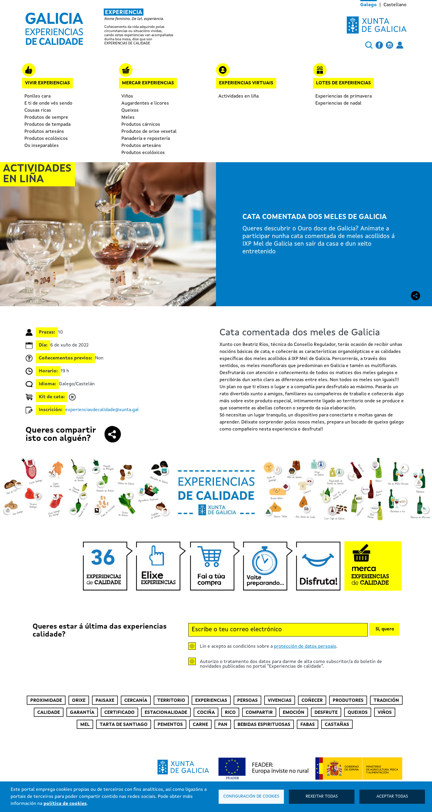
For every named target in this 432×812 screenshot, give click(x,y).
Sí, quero (385, 629)
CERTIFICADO (119, 712)
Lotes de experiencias (343, 83)
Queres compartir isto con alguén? (61, 434)
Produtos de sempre (46, 117)
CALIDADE (48, 712)
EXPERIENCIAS (211, 700)
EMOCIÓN (293, 712)
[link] (106, 27)
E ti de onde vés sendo (48, 103)
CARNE (200, 724)
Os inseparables (41, 145)
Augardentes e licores (145, 103)
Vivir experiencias (47, 83)
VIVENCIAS (280, 700)
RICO (230, 712)
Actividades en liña (238, 96)
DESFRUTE (326, 712)
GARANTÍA (82, 712)
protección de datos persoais (305, 646)
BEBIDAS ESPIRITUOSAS (263, 724)
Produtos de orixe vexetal (149, 131)
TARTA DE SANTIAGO (124, 724)
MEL (85, 724)
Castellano (395, 5)
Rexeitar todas (322, 796)
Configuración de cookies (251, 796)
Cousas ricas (37, 110)
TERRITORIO (171, 700)
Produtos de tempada (47, 124)
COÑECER (312, 700)
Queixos (130, 110)
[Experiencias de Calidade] (54, 26)
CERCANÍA (135, 700)
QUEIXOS (358, 712)
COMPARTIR (259, 712)
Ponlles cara (37, 96)
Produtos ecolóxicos (46, 138)
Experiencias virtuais (246, 83)
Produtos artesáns (44, 131)
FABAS (307, 724)
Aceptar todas (392, 796)
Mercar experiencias (148, 83)
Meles (128, 117)
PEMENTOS (170, 724)
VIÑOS (385, 712)
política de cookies (65, 803)
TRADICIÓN (386, 700)
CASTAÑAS (337, 724)
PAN (222, 724)
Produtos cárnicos (140, 124)
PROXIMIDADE (46, 700)
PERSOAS (247, 700)
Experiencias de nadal (338, 103)
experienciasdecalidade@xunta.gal (102, 410)
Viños (127, 96)
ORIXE (79, 700)
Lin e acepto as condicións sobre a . (268, 646)
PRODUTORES (348, 700)
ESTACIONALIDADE (166, 712)
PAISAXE (105, 700)
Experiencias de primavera (343, 96)
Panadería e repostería (145, 138)
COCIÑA (206, 712)
